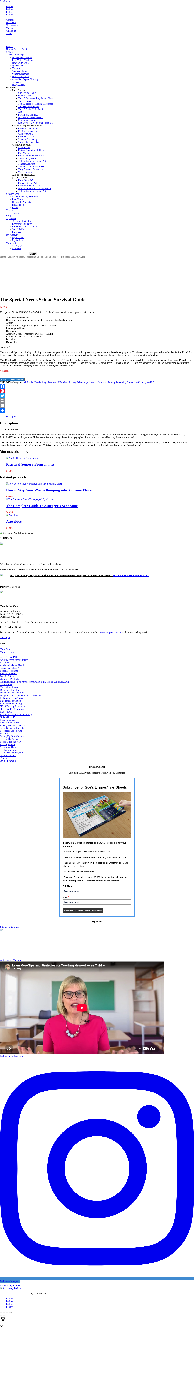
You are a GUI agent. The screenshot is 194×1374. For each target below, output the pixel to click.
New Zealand (18, 84)
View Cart (11, 243)
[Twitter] (97, 395)
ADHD (21, 112)
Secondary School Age (29, 185)
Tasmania (16, 82)
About (9, 33)
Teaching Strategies (21, 221)
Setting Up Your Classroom (13, 736)
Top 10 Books (25, 101)
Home (3, 256)
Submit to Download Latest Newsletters (83, 910)
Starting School (7, 744)
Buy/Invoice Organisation (12, 379)
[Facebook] (97, 386)
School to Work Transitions (13, 728)
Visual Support (25, 172)
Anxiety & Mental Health (30, 117)
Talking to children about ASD (33, 161)
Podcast (9, 46)
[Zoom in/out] (1, 1312)
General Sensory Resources (25, 196)
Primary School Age (28, 183)
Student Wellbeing (9, 747)
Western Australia (20, 73)
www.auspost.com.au (110, 632)
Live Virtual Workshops (23, 60)
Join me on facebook (10, 927)
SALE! (9, 52)
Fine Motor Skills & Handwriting (16, 714)
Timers (9, 210)
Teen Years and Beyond (11, 752)
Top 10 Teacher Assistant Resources (35, 103)
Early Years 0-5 (25, 180)
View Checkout (7, 652)
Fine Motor (23, 153)
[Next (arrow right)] (4, 1315)
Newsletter (11, 22)
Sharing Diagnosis (9, 739)
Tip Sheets (11, 218)
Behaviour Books (8, 673)
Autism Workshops (15, 54)
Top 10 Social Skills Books (31, 109)
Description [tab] (11, 416)
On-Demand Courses (22, 57)
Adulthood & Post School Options (34, 188)
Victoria (16, 68)
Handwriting (40, 382)
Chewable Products (21, 202)
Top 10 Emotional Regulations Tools (35, 98)
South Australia (19, 71)
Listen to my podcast (10, 1285)
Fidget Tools (18, 204)
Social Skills (18, 229)
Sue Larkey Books (27, 93)
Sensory (93, 382)
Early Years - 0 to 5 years (12, 698)
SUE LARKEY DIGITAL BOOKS (131, 575)
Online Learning (8, 761)
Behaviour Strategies (22, 224)
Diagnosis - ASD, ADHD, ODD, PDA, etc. (21, 695)
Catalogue (11, 30)
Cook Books (24, 147)
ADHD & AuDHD (9, 657)
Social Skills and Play (28, 142)
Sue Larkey (5, 1)
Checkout (16, 248)
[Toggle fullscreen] (4, 1312)
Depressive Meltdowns (11, 690)
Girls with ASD (7, 717)
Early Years (17, 232)
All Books (28, 382)
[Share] (97, 410)
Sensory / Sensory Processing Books (25, 256)
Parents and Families (28, 114)
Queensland (17, 65)
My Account (12, 234)
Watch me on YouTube (11, 960)
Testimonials (12, 25)
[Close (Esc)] (10, 1312)
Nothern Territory (20, 76)
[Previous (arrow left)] (1, 1315)
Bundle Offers (25, 95)
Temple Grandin (8, 755)
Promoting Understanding (24, 226)
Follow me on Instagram (11, 1056)
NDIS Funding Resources (12, 706)
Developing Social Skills (12, 692)
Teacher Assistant (26, 164)
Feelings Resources (27, 131)
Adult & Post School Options (14, 660)
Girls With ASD (25, 134)
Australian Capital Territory (25, 79)
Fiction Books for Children (31, 150)
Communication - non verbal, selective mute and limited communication (34, 681)
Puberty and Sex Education (31, 155)
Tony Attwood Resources (30, 169)
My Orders (17, 240)
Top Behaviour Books (28, 106)
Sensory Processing (27, 139)
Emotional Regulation (28, 128)
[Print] (97, 400)
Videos (9, 28)
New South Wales (20, 63)
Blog (8, 215)
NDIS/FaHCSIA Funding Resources (35, 123)
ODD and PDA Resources (12, 709)
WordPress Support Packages (15, 1293)
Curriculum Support (27, 120)
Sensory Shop (12, 194)
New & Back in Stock (16, 49)
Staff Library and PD (28, 158)
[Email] (97, 405)
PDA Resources (7, 720)
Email (66, 897)
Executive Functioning (11, 703)
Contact (9, 19)
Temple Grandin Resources (31, 166)
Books (15, 207)
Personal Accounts (27, 136)
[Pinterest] (97, 391)
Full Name (68, 886)
